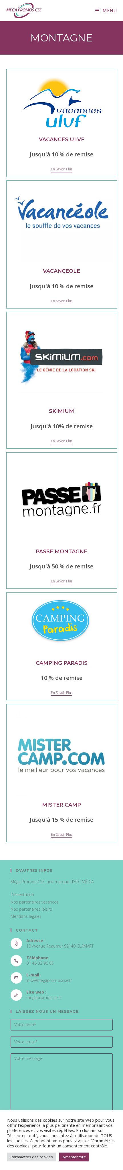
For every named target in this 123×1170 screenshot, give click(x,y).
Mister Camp (61, 805)
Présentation (22, 894)
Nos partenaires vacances (34, 902)
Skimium (61, 411)
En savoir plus (61, 169)
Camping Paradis (62, 663)
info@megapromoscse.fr (49, 980)
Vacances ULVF (61, 139)
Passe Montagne (61, 551)
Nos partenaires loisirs (31, 909)
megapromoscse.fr (43, 997)
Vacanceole (61, 271)
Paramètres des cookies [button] (32, 1156)
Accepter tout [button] (74, 1156)
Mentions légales (26, 916)
